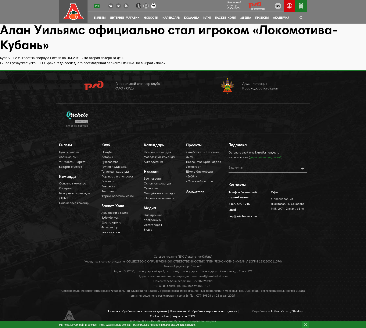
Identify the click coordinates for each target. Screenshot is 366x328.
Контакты (107, 191)
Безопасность (110, 232)
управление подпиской (265, 157)
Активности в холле (114, 213)
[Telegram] (118, 6)
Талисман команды (115, 171)
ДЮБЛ (63, 198)
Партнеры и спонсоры (117, 176)
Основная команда (72, 183)
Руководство (109, 162)
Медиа (245, 18)
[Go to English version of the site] (97, 6)
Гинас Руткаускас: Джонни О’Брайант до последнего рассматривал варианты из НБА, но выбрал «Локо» (82, 62)
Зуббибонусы (110, 217)
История (107, 157)
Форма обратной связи (117, 196)
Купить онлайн (69, 152)
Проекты (262, 18)
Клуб (207, 18)
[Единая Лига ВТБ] (138, 5)
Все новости (152, 178)
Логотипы (107, 181)
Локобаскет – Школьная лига (202, 155)
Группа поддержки (114, 167)
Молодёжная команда (74, 193)
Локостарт (193, 167)
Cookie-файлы (160, 316)
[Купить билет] (301, 6)
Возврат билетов (70, 167)
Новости (151, 18)
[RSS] (126, 6)
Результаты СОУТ (183, 316)
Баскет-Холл (225, 18)
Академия (281, 18)
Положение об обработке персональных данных (204, 311)
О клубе (106, 152)
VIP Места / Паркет (72, 162)
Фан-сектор (109, 227)
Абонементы (67, 157)
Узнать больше (185, 325)
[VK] (110, 6)
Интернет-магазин (125, 18)
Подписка (238, 145)
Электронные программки (153, 218)
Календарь (171, 18)
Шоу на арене (111, 222)
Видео (148, 230)
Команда (191, 18)
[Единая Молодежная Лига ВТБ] (146, 5)
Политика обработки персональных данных (137, 311)
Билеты (100, 18)
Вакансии (108, 186)
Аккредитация (153, 162)
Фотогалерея (153, 225)
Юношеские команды (74, 203)
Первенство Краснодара (203, 162)
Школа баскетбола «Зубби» (199, 174)
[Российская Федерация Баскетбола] (153, 5)
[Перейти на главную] (73, 12)
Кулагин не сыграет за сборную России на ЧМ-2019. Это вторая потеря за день (62, 57)
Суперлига (67, 188)
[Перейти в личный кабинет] (289, 6)
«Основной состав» (200, 181)
